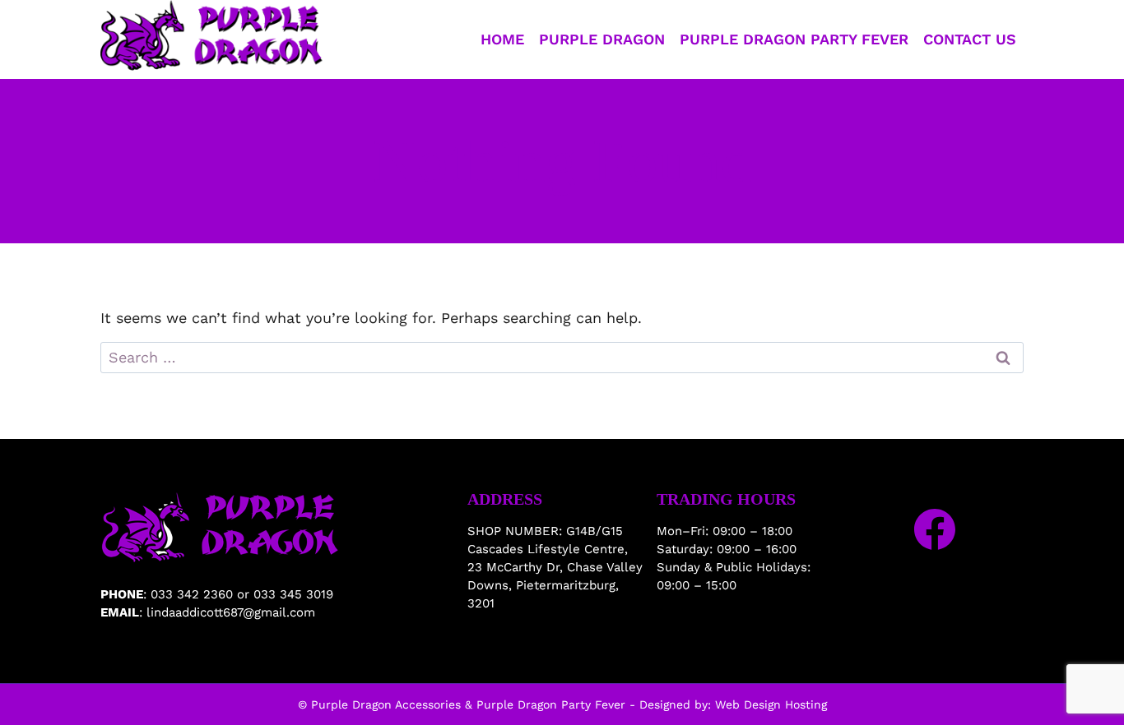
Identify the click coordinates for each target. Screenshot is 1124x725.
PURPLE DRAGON (602, 39)
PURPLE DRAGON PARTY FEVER (794, 39)
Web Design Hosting (771, 704)
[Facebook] (935, 529)
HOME (502, 39)
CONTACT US (969, 39)
